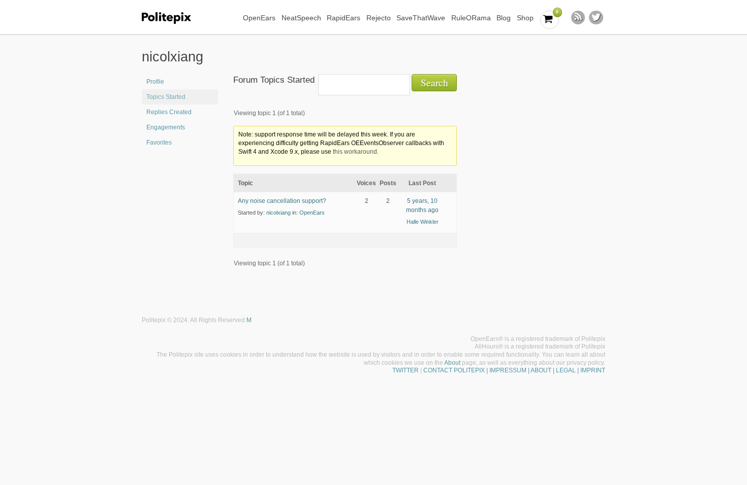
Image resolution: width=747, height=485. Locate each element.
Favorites (159, 142)
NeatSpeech (301, 18)
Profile (155, 81)
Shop (525, 18)
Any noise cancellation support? (282, 200)
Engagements (165, 127)
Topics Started (165, 96)
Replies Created (169, 112)
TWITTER (405, 370)
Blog (503, 18)
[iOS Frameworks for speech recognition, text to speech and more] (173, 18)
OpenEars (259, 18)
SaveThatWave (420, 18)
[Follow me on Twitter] (596, 18)
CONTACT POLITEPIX (454, 370)
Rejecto (378, 18)
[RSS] (578, 18)
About (452, 362)
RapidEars (343, 18)
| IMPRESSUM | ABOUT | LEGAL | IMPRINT (545, 370)
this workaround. (356, 151)
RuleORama (471, 18)
